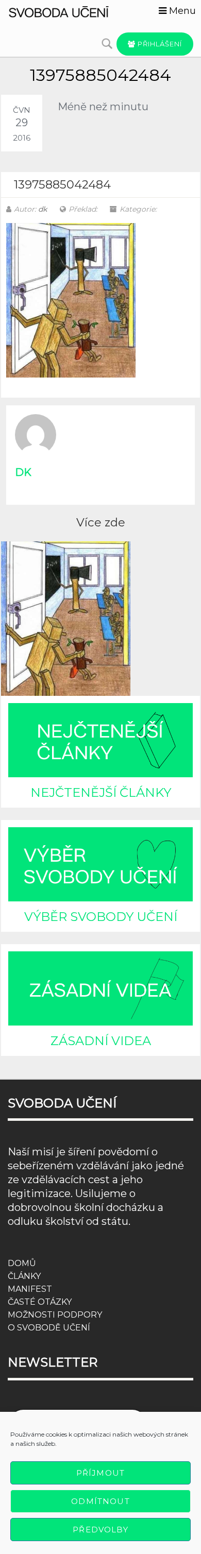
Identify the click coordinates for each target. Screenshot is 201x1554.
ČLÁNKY (24, 1276)
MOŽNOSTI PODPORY (55, 1315)
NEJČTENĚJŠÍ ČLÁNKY (100, 792)
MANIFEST (30, 1289)
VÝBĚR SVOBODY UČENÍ (100, 916)
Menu (181, 10)
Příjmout (100, 1473)
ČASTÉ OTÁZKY (40, 1302)
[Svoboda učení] (67, 11)
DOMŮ (22, 1263)
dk (42, 209)
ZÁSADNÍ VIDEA (101, 1040)
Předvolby (100, 1529)
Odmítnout (100, 1501)
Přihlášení (159, 44)
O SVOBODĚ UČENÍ (49, 1328)
